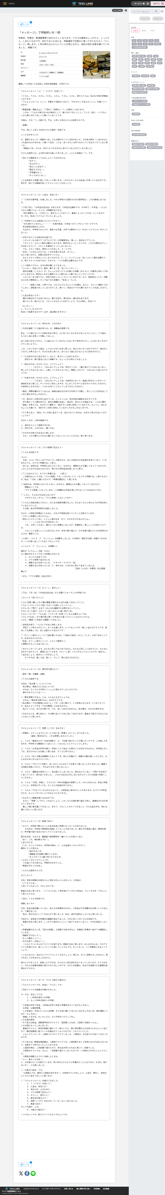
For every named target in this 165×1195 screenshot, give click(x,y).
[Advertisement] (64, 1140)
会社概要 (106, 1189)
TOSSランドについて (31, 1189)
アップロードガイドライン (51, 1189)
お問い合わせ (68, 1189)
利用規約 (97, 1189)
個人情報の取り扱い (83, 1189)
